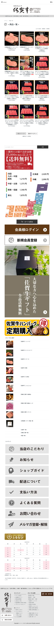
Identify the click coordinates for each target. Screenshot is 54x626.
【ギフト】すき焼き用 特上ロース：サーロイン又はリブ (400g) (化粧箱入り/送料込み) (12, 97)
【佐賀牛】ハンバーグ (25, 341)
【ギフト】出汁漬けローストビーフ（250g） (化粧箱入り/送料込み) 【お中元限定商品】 (27, 73)
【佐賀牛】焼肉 (23, 368)
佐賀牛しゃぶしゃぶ (33, 606)
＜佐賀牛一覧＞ (23, 429)
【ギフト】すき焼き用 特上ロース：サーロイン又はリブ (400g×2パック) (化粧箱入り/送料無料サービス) (42, 73)
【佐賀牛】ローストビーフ (26, 350)
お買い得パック (32, 616)
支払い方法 (18, 615)
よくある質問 (18, 616)
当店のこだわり (18, 609)
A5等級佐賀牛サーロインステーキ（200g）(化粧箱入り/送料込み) (12, 73)
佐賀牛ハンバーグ (33, 600)
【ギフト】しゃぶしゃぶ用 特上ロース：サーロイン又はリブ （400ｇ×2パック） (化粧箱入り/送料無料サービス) (12, 122)
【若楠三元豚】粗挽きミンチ (26, 403)
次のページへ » (32, 133)
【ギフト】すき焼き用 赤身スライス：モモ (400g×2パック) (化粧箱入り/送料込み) (27, 97)
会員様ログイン (18, 597)
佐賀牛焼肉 (31, 602)
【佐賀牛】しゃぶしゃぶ (25, 385)
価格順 (43, 28)
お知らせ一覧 (18, 600)
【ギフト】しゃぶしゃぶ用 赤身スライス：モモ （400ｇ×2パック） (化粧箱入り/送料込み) (42, 121)
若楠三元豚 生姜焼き (33, 607)
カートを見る (18, 595)
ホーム (5, 20)
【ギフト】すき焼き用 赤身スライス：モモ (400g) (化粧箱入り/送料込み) (42, 97)
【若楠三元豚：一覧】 (33, 599)
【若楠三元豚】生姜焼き (25, 394)
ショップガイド (18, 611)
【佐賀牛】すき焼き (24, 376)
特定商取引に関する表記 (20, 602)
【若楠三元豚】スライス (25, 412)
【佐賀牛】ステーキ (24, 359)
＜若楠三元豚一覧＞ (24, 432)
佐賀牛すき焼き (32, 604)
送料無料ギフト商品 (33, 615)
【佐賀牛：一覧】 (32, 597)
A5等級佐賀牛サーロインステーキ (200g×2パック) (12, 47)
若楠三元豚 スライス (33, 613)
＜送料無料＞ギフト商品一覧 (26, 420)
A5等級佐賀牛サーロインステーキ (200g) (27, 47)
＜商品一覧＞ (11, 20)
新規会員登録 (18, 599)
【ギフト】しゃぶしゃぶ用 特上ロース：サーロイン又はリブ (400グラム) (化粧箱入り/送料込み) (27, 122)
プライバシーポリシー (20, 604)
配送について (19, 613)
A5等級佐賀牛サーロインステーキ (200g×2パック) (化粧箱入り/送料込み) (42, 48)
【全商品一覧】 (31, 595)
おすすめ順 (38, 28)
